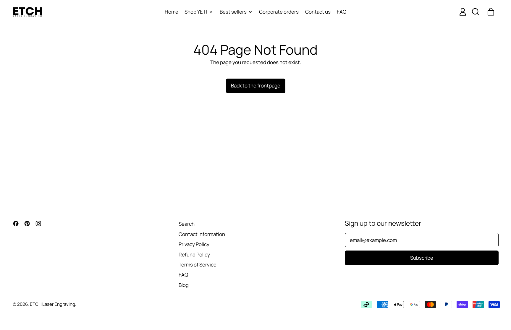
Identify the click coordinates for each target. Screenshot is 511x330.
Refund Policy (194, 254)
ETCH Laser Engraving (52, 304)
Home (171, 11)
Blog (184, 285)
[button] (475, 11)
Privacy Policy (194, 244)
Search (187, 223)
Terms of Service (197, 264)
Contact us (318, 11)
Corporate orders (279, 11)
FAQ (341, 11)
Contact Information (202, 234)
